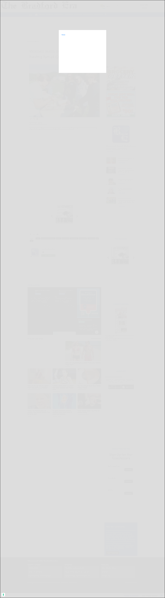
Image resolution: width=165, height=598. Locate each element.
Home (63, 34)
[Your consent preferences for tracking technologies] (3, 594)
